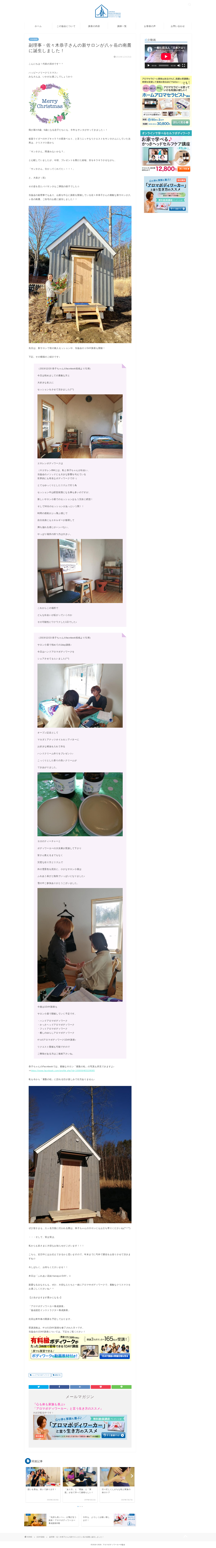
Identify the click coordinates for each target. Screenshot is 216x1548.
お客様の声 (150, 26)
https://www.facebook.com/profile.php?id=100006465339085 (63, 1070)
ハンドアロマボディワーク (40, 1375)
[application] (166, 56)
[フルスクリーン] (183, 65)
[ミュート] (178, 65)
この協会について (66, 26)
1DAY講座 (33, 39)
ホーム (38, 26)
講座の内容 (94, 26)
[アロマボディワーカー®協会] (108, 17)
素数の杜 (57, 1375)
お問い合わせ (178, 26)
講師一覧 (122, 26)
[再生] (148, 65)
